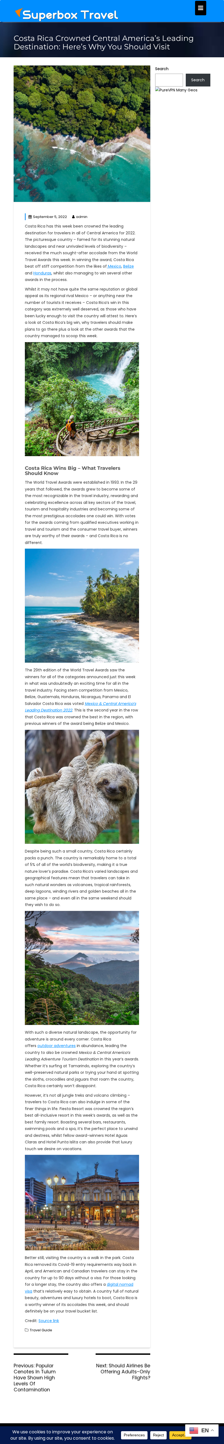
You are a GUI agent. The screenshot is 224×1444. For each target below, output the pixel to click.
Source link (49, 1320)
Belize (128, 266)
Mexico (114, 266)
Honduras (42, 273)
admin (81, 216)
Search (162, 68)
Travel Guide (41, 1330)
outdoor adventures (56, 1045)
